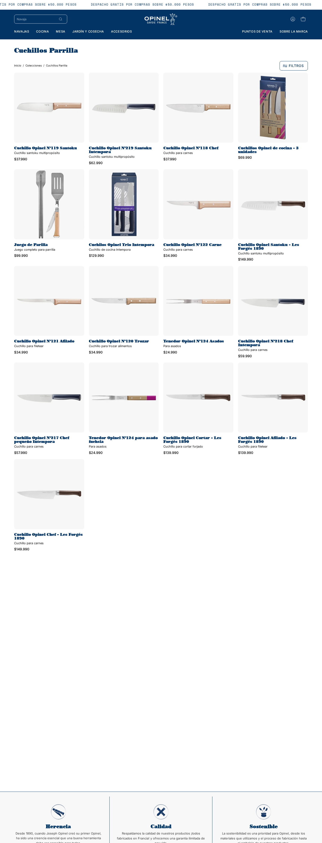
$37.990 (20, 159)
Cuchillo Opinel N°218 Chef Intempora (265, 343)
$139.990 (170, 452)
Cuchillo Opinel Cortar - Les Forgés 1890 (192, 440)
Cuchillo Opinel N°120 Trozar (119, 341)
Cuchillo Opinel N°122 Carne (192, 245)
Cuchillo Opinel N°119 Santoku (45, 148)
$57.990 (20, 452)
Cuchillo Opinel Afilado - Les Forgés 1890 (267, 440)
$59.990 (245, 356)
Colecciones (33, 65)
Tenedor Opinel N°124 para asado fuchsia (123, 440)
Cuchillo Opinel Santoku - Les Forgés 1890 (268, 246)
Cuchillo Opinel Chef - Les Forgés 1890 (48, 536)
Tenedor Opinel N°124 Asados (193, 341)
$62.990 (96, 163)
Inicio (17, 65)
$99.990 (21, 255)
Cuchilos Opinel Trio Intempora (121, 245)
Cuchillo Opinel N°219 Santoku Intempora (120, 150)
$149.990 (245, 259)
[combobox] (35, 19)
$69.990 (245, 157)
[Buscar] (60, 19)
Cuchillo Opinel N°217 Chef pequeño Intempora (41, 440)
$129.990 (96, 255)
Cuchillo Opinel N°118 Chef (190, 148)
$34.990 (170, 255)
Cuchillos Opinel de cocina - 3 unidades (268, 150)
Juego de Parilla (31, 245)
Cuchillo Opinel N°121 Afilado (44, 341)
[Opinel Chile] (161, 19)
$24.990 (170, 352)
